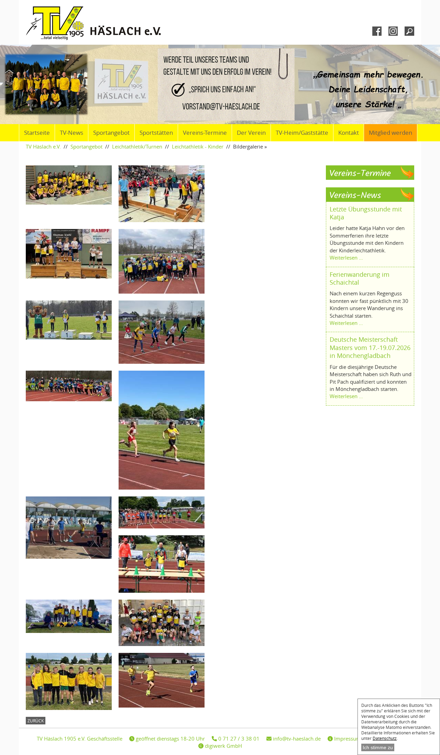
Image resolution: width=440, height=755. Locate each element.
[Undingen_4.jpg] (165, 680)
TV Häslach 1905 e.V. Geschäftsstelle (79, 738)
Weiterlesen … (346, 257)
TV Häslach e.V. (43, 146)
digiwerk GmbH (223, 745)
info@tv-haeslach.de (296, 738)
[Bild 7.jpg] (72, 386)
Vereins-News (355, 196)
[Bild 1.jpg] (165, 261)
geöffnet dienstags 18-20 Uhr (169, 738)
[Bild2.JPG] (165, 430)
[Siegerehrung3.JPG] (72, 253)
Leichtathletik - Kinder (197, 146)
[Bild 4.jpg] (72, 320)
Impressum (347, 738)
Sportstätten (156, 132)
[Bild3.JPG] (72, 527)
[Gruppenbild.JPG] (72, 185)
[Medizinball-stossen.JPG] (165, 193)
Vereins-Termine (205, 132)
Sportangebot (111, 132)
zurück (36, 720)
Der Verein (251, 132)
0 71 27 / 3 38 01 (238, 738)
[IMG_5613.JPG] (165, 512)
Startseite (37, 132)
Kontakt (348, 132)
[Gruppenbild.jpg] (72, 616)
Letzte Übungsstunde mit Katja (366, 213)
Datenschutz (385, 738)
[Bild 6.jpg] (165, 332)
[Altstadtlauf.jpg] (165, 623)
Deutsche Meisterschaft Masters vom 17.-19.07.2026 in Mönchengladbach (370, 347)
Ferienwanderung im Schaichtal (359, 278)
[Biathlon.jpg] (165, 564)
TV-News (71, 132)
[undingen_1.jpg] (72, 681)
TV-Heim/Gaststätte (302, 132)
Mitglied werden (390, 132)
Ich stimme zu (378, 747)
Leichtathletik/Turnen (137, 146)
